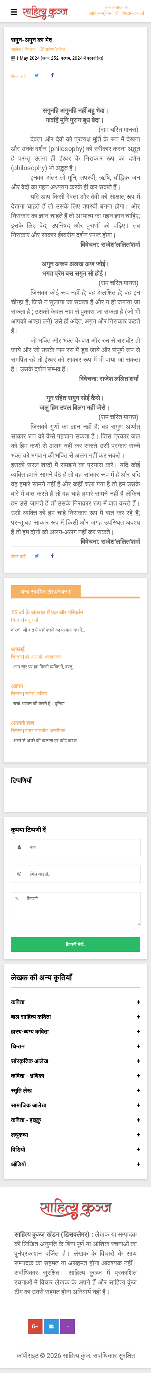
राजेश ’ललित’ (55, 49)
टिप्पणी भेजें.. (75, 944)
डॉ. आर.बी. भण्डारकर (43, 657)
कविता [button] (18, 1002)
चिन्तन (30, 49)
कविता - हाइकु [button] (26, 1120)
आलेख (16, 49)
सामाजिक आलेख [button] (28, 1105)
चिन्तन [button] (18, 1046)
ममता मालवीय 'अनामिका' (45, 730)
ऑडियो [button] (18, 1164)
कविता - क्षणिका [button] (27, 1075)
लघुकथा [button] (19, 1134)
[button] (36, 75)
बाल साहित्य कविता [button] (31, 1016)
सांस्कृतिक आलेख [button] (29, 1061)
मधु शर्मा (31, 620)
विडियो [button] (18, 1149)
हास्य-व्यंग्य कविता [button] (30, 1031)
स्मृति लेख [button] (21, 1090)
